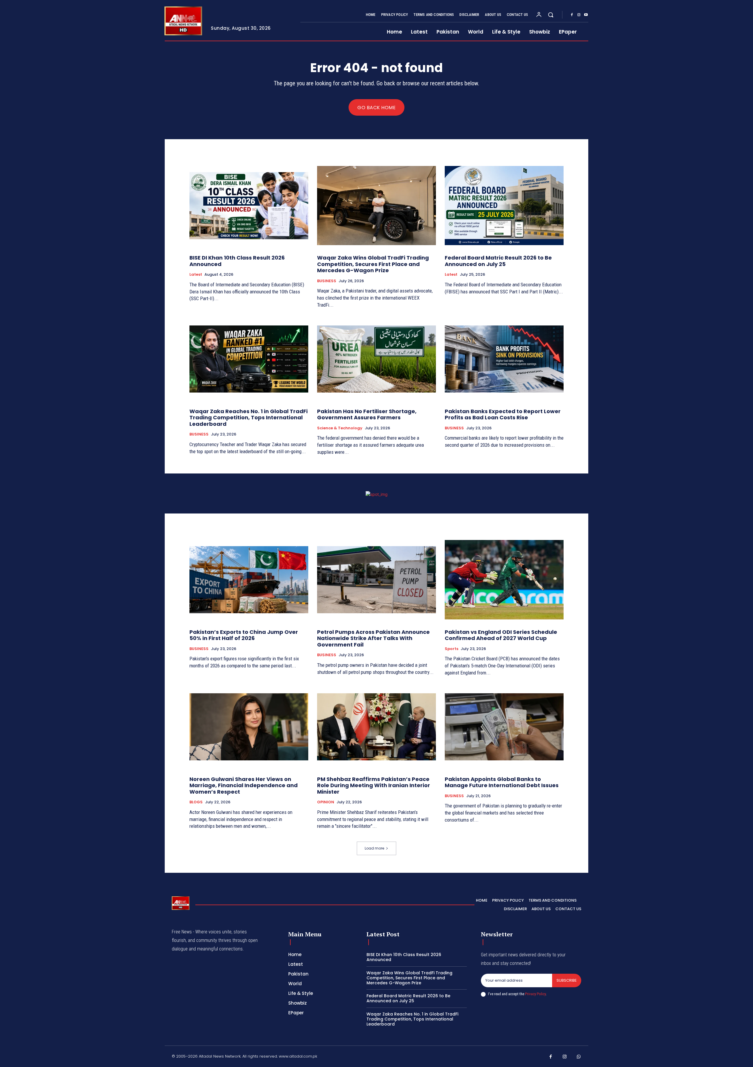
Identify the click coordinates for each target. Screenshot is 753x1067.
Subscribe (567, 980)
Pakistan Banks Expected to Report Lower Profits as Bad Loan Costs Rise (503, 414)
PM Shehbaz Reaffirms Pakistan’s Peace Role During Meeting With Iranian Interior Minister (373, 785)
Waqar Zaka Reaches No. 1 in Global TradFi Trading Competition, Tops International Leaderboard (248, 418)
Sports (451, 648)
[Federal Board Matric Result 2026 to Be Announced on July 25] (504, 205)
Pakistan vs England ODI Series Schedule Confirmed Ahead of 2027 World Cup (501, 635)
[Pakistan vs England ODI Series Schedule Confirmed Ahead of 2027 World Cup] (504, 579)
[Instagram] (578, 15)
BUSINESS (326, 281)
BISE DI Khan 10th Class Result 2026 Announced (237, 261)
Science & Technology (339, 428)
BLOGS (196, 802)
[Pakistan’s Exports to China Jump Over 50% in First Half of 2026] (248, 579)
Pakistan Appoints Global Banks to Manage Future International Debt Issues (502, 782)
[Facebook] (571, 15)
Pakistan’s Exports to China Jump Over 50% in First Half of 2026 (243, 635)
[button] (551, 15)
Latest (195, 274)
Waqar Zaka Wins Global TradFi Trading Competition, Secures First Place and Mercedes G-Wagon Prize (373, 264)
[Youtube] (585, 15)
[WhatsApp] (578, 1057)
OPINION (325, 802)
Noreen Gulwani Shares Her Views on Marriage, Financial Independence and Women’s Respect (243, 785)
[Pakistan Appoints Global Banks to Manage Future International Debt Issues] (504, 727)
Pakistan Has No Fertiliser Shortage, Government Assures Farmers (367, 414)
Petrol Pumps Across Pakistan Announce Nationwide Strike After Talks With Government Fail (373, 638)
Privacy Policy (535, 994)
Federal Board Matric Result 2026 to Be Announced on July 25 (498, 261)
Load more (374, 848)
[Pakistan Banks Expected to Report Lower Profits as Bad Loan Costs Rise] (504, 359)
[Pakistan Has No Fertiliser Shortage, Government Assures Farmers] (376, 359)
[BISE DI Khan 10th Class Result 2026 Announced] (248, 205)
